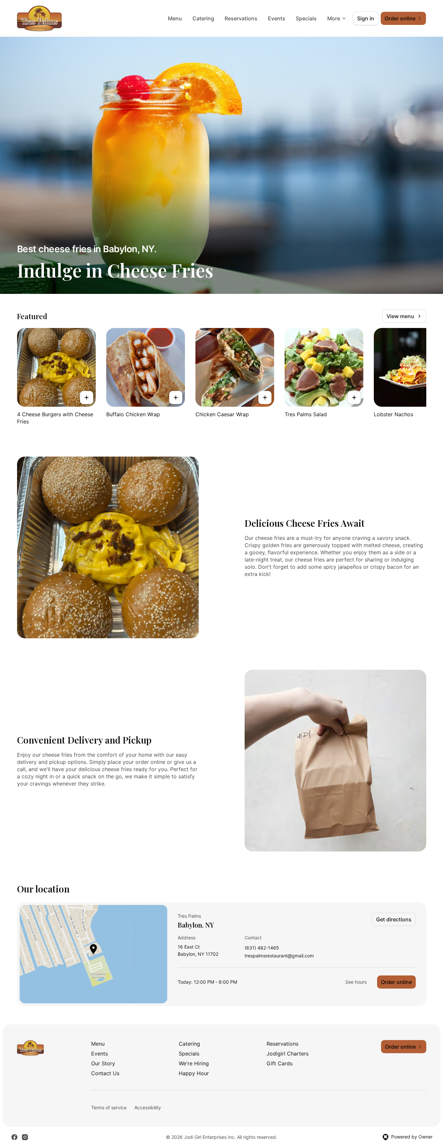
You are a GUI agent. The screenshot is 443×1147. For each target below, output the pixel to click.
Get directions (394, 919)
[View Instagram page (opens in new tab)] (25, 1137)
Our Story (103, 1063)
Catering (203, 18)
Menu (175, 18)
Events (276, 18)
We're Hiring (194, 1063)
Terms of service (109, 1107)
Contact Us (105, 1073)
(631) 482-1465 (262, 948)
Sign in (365, 18)
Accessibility (147, 1107)
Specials (306, 18)
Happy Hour (194, 1073)
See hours (356, 982)
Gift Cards (279, 1063)
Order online (396, 982)
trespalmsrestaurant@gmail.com (279, 956)
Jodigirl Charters (288, 1053)
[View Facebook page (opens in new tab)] (14, 1137)
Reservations (241, 18)
